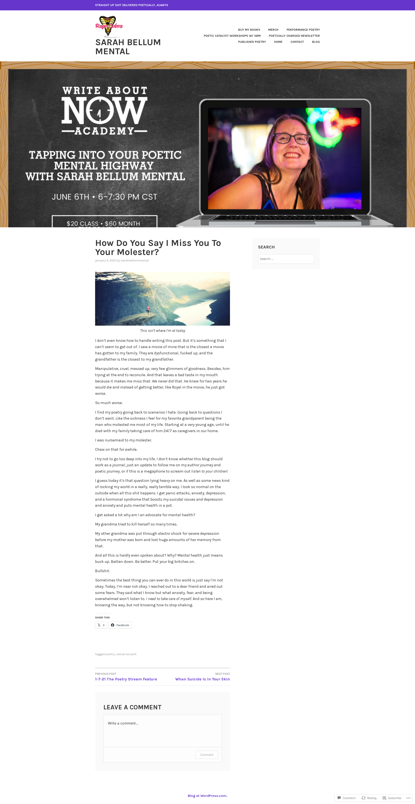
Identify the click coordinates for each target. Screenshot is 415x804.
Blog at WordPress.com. (207, 796)
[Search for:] (286, 259)
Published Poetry (252, 42)
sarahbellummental (135, 260)
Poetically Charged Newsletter (294, 36)
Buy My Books (249, 30)
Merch (273, 30)
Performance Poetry (303, 30)
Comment (207, 754)
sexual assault (126, 654)
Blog (316, 42)
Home (278, 42)
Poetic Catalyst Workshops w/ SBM (232, 36)
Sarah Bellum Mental (128, 47)
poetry (110, 654)
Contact (297, 42)
